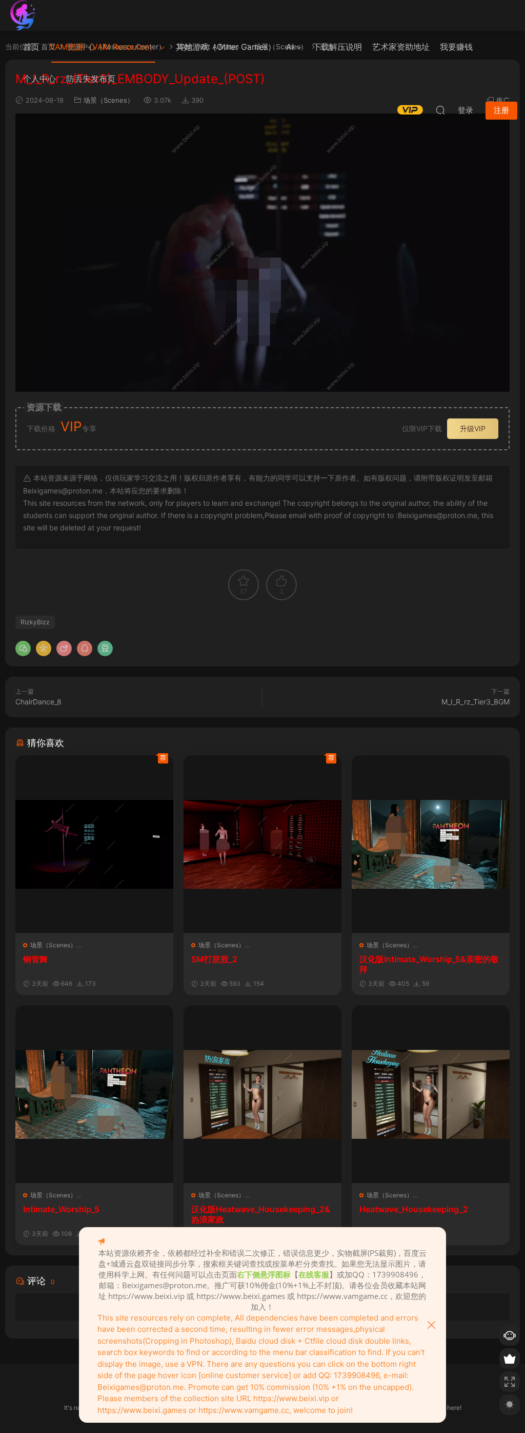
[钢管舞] (94, 844)
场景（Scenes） (53, 945)
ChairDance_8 (38, 701)
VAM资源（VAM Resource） (103, 47)
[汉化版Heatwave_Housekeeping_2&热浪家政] (262, 1094)
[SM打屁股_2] (262, 844)
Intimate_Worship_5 (61, 1209)
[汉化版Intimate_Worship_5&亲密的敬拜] (431, 844)
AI (290, 47)
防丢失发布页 (90, 78)
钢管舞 (35, 959)
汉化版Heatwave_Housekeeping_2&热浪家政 (260, 1214)
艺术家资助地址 (401, 47)
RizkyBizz (35, 622)
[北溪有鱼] (23, 15)
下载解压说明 (337, 47)
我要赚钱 (456, 47)
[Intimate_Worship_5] (94, 1094)
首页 (31, 47)
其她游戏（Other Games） (226, 47)
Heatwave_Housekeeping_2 (413, 1209)
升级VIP (473, 428)
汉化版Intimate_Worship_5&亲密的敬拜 (429, 964)
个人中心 (39, 78)
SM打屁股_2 (214, 959)
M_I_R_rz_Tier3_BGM (475, 701)
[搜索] (440, 110)
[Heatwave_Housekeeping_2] (431, 1094)
